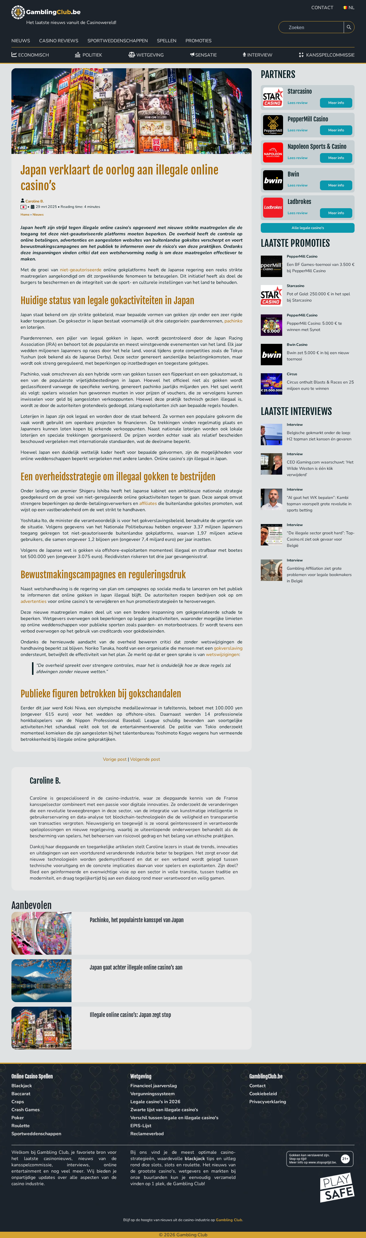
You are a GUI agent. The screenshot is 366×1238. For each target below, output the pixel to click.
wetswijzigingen (222, 654)
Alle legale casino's (308, 227)
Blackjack (21, 1086)
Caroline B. (34, 201)
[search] (349, 27)
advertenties (34, 601)
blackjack (195, 1158)
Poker (17, 1118)
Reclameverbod (147, 1134)
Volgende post (145, 759)
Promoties (199, 41)
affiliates (148, 503)
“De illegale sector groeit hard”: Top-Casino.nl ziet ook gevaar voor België (321, 539)
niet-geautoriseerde (81, 270)
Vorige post (115, 759)
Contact (322, 8)
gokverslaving (228, 648)
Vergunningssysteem (152, 1094)
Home (25, 214)
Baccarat (20, 1094)
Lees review (298, 102)
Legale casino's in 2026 (155, 1102)
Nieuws (20, 41)
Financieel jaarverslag (153, 1086)
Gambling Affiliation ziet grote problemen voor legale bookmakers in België (319, 574)
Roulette (20, 1126)
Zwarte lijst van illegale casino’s (164, 1110)
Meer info (336, 102)
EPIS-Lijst (140, 1126)
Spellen (166, 41)
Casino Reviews (58, 41)
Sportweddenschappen (117, 41)
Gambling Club (229, 1220)
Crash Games (25, 1110)
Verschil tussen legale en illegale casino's (174, 1118)
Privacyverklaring (267, 1102)
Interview (295, 424)
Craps (17, 1102)
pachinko (233, 321)
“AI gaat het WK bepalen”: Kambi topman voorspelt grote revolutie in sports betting (319, 504)
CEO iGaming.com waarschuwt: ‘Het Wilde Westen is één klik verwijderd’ (320, 468)
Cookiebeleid (263, 1094)
